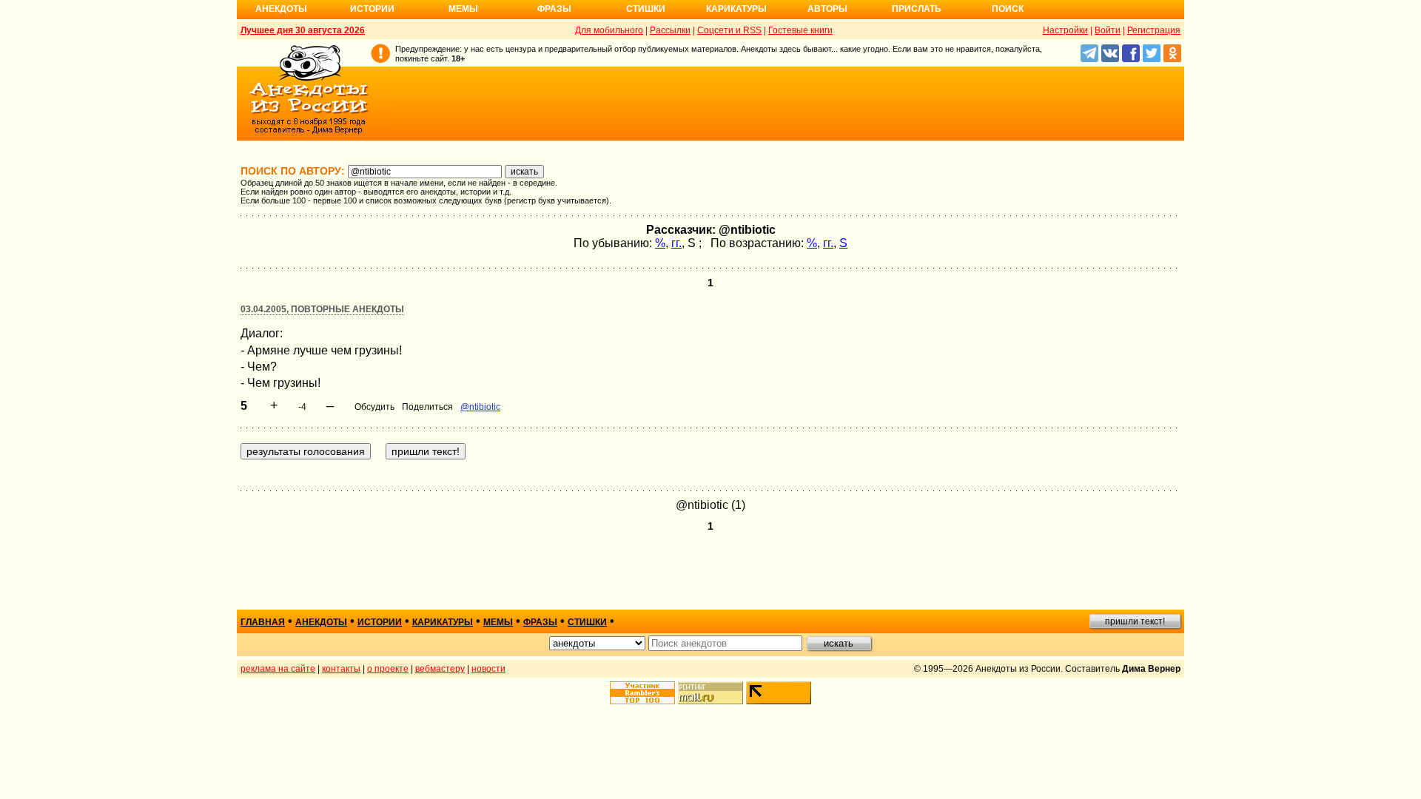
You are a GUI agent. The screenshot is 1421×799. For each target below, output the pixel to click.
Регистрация (1153, 30)
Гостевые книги (800, 30)
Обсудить (374, 407)
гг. (676, 243)
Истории (372, 9)
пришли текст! (1135, 621)
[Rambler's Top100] (642, 692)
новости (488, 669)
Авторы (827, 9)
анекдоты (321, 622)
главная (263, 622)
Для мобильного (609, 30)
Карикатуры (736, 9)
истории (379, 622)
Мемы (463, 9)
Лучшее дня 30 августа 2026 (303, 30)
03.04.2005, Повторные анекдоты (322, 309)
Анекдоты (281, 9)
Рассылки (670, 30)
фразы (540, 622)
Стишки (645, 9)
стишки (587, 622)
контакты (341, 669)
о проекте (388, 669)
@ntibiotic (480, 407)
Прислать (916, 9)
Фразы (554, 9)
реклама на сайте (278, 669)
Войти (1108, 30)
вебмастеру (440, 669)
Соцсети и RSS (729, 30)
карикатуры (442, 622)
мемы (498, 622)
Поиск (1008, 9)
